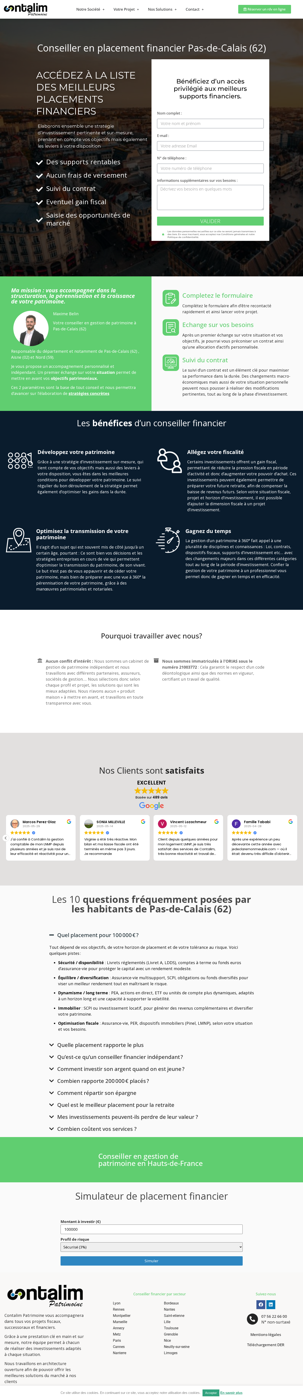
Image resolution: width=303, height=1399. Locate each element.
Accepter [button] (211, 1393)
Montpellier (121, 1316)
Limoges (170, 1353)
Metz (117, 1334)
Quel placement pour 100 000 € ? (98, 935)
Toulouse (171, 1328)
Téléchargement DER (265, 1344)
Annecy (118, 1328)
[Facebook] (260, 1304)
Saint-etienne (174, 1316)
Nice (167, 1340)
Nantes (169, 1309)
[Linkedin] (270, 1304)
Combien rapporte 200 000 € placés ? (103, 1080)
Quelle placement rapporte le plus (100, 1044)
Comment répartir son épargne (96, 1092)
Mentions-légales (265, 1334)
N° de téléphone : (171, 158)
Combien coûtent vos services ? (97, 1128)
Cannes (119, 1347)
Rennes (118, 1309)
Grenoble (171, 1334)
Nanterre (119, 1353)
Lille (167, 1322)
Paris (117, 1340)
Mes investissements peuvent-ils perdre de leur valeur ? (127, 1116)
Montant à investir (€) (81, 1221)
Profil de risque (75, 1239)
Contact (192, 9)
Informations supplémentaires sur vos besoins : (197, 181)
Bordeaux (171, 1303)
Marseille (120, 1322)
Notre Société (88, 9)
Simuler (151, 1260)
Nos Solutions (160, 9)
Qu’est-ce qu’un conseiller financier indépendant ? (120, 1056)
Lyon (116, 1303)
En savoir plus (231, 1393)
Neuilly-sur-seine (176, 1347)
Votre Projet (124, 9)
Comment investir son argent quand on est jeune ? (121, 1068)
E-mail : (163, 136)
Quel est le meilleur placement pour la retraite (115, 1104)
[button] (5, 838)
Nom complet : (169, 113)
